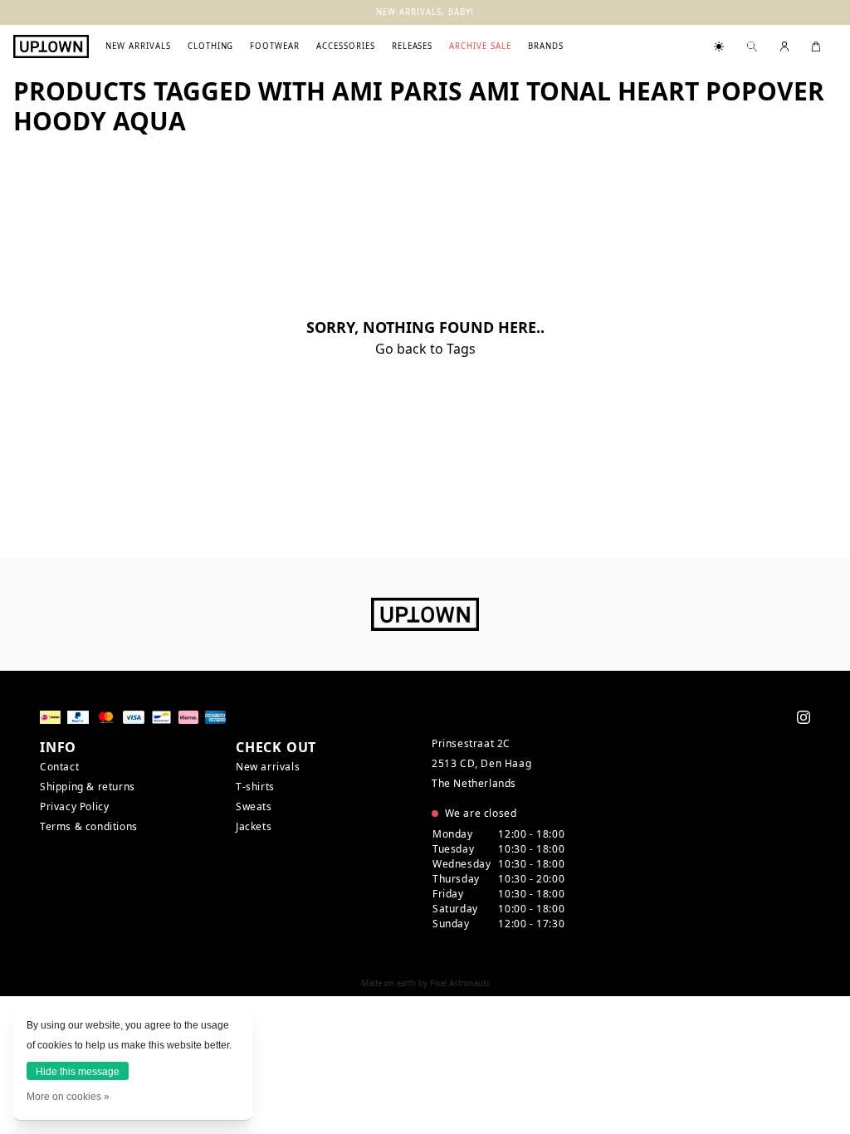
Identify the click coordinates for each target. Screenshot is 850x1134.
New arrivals (138, 46)
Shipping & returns (87, 787)
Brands (546, 46)
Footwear (275, 46)
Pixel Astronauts (460, 983)
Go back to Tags (425, 349)
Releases (412, 46)
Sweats (254, 806)
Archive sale (480, 46)
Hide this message (78, 1072)
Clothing (211, 46)
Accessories (345, 46)
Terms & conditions (89, 826)
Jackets (253, 826)
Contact (59, 767)
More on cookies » (68, 1096)
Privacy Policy (74, 806)
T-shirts (255, 787)
